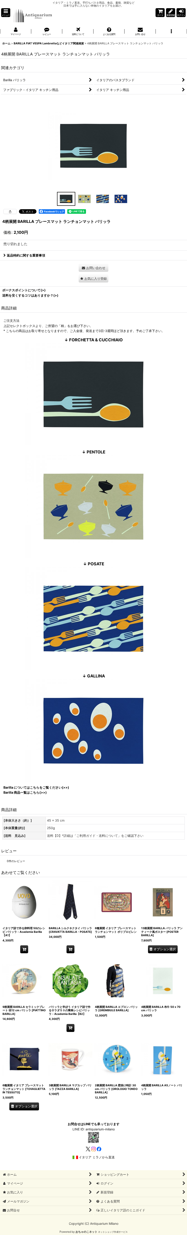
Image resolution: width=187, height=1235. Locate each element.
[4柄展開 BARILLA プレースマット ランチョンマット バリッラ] (93, 145)
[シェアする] (10, 211)
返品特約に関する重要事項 (26, 255)
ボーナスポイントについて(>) (24, 290)
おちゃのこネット (86, 1231)
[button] (5, 12)
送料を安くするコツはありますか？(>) (30, 295)
